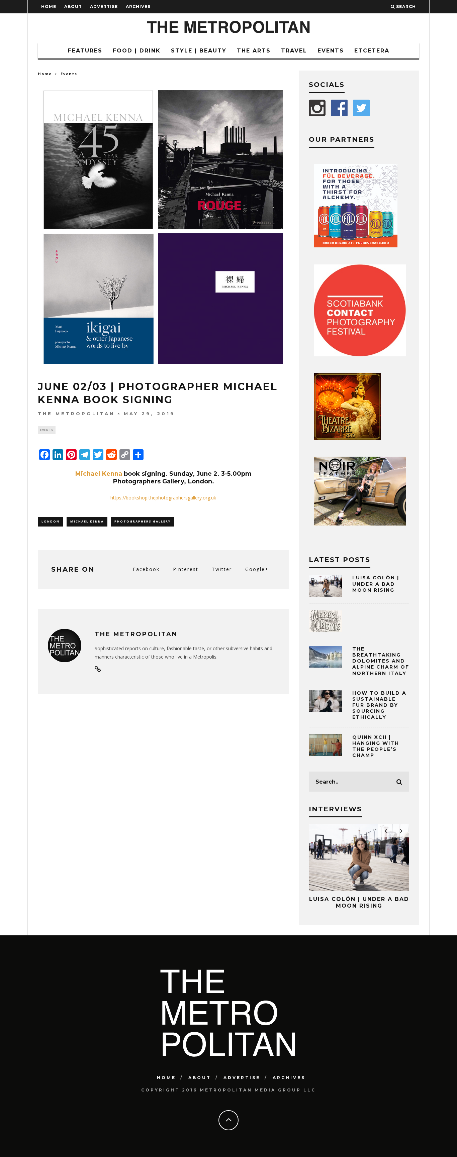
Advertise (104, 6)
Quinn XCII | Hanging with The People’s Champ (375, 746)
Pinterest (185, 569)
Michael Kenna (98, 473)
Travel (294, 50)
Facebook (146, 569)
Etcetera (371, 50)
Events (330, 50)
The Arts (254, 50)
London (50, 521)
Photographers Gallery (142, 521)
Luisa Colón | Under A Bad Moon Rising (375, 584)
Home (48, 6)
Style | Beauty (198, 50)
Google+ (257, 569)
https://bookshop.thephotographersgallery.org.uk (163, 497)
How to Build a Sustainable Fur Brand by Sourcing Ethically (379, 705)
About (73, 6)
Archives (138, 6)
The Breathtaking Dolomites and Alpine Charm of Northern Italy (380, 661)
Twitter (222, 569)
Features (85, 50)
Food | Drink (137, 50)
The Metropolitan (76, 413)
